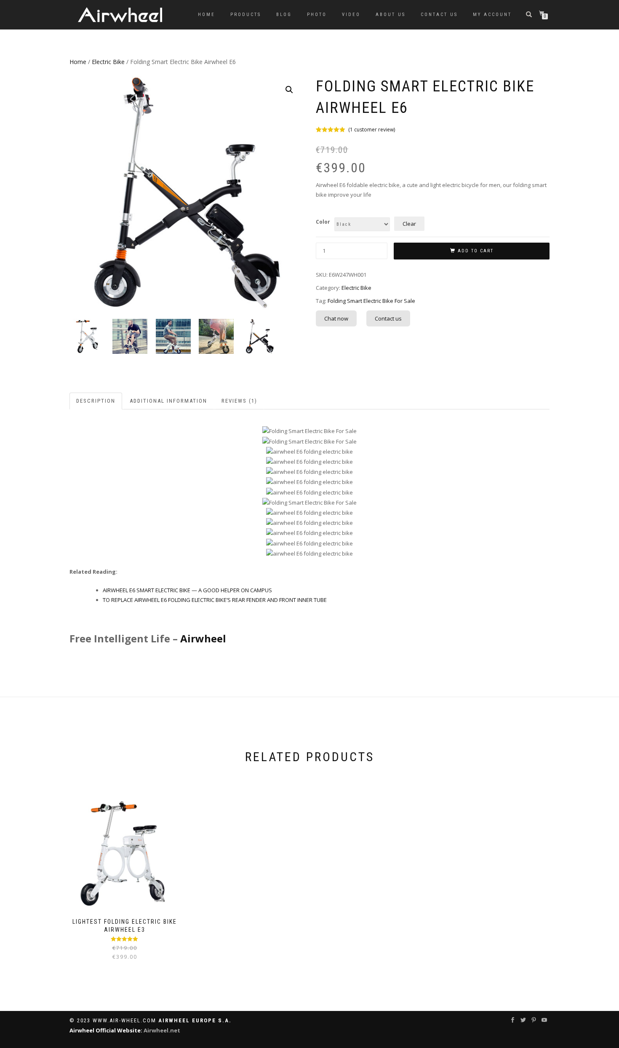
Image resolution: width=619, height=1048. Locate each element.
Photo (317, 14)
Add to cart (476, 251)
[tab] (96, 401)
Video (351, 14)
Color (323, 221)
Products (245, 14)
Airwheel (203, 638)
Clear (409, 223)
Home (206, 14)
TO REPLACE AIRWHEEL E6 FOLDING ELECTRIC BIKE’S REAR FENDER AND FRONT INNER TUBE (215, 600)
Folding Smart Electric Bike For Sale (371, 301)
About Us (391, 14)
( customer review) (371, 129)
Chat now (336, 318)
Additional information (168, 401)
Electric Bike (108, 62)
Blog (284, 14)
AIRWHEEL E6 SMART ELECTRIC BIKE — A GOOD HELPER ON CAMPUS (187, 590)
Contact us (388, 318)
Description (95, 401)
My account (492, 14)
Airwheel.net (162, 1030)
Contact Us (439, 14)
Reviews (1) (239, 401)
